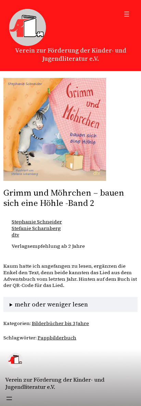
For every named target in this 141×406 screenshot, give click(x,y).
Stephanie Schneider (37, 221)
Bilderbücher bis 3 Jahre (60, 323)
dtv (15, 234)
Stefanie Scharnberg (36, 228)
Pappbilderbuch (57, 337)
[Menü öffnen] (127, 14)
